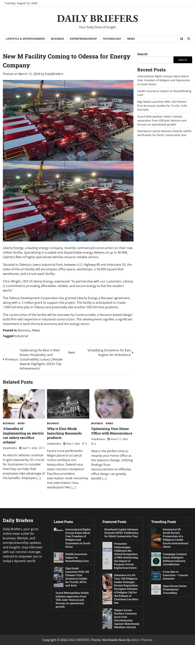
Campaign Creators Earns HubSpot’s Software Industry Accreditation (175, 559)
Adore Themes (141, 640)
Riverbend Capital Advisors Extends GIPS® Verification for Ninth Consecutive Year (164, 133)
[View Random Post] (181, 38)
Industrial (21, 336)
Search (142, 54)
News (131, 38)
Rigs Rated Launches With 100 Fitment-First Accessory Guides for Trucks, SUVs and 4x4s (162, 105)
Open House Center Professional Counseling (175, 589)
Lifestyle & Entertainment (25, 38)
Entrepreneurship (83, 38)
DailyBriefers (54, 74)
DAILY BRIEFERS (97, 18)
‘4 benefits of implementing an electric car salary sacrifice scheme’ (23, 435)
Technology (112, 38)
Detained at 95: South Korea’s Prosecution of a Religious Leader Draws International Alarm (175, 538)
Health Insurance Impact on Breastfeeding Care (77, 557)
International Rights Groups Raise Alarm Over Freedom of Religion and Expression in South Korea (163, 80)
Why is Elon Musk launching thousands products (64, 433)
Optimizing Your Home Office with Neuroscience (111, 430)
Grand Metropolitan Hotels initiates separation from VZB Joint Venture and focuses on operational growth (161, 120)
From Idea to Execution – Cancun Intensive (175, 575)
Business (57, 38)
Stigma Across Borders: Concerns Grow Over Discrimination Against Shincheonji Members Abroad (126, 618)
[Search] (188, 38)
